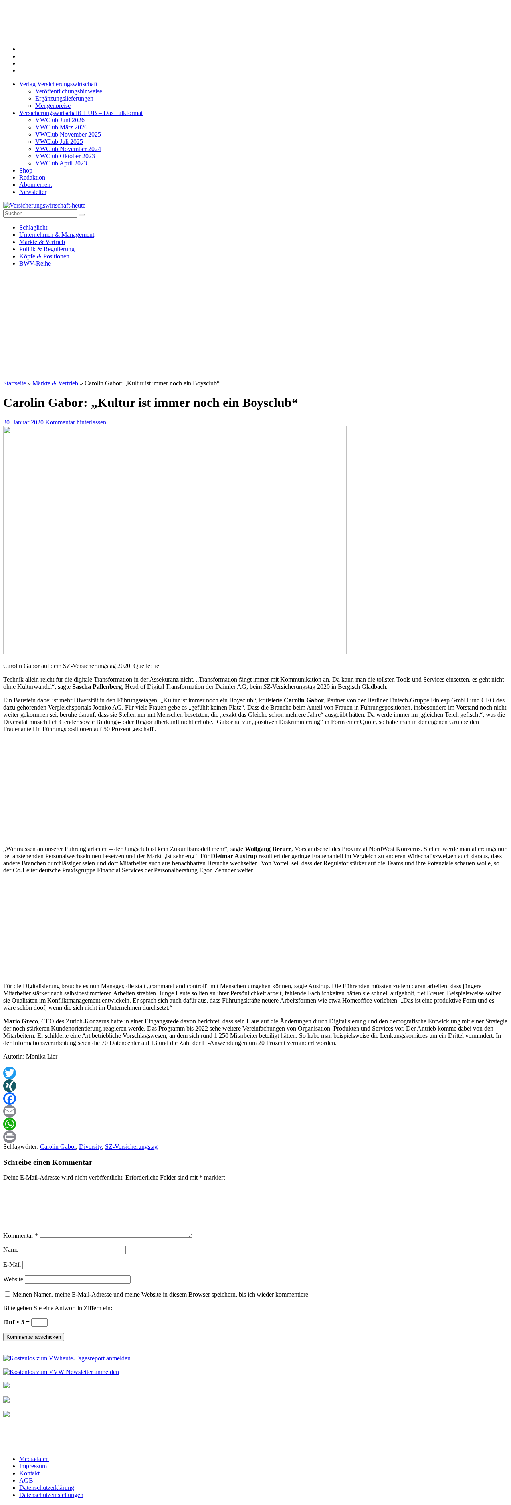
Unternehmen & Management (56, 234)
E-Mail (12, 1264)
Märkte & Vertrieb (42, 241)
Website (13, 1279)
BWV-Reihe (35, 263)
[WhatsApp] (255, 1124)
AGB (26, 1480)
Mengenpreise (53, 105)
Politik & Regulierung (47, 249)
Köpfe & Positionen (44, 256)
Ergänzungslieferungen (64, 98)
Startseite (14, 383)
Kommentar (20, 1235)
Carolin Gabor (58, 1146)
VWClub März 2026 (61, 127)
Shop (25, 170)
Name (10, 1249)
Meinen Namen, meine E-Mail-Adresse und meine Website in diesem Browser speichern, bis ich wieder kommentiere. (161, 1294)
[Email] (255, 1111)
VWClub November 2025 (68, 134)
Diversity (90, 1146)
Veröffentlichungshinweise (68, 91)
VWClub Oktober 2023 (65, 156)
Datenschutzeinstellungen (51, 1494)
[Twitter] (255, 1073)
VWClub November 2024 (68, 148)
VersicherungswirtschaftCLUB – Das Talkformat (81, 112)
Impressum (33, 1466)
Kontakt (29, 1473)
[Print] (255, 1136)
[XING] (255, 1085)
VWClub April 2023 (61, 163)
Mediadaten (34, 1458)
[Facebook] (255, 1098)
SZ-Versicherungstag (131, 1146)
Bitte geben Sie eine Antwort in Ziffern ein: (57, 1308)
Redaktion (32, 177)
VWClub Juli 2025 (59, 141)
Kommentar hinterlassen (75, 422)
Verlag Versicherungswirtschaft (58, 84)
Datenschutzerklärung (46, 1487)
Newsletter (32, 191)
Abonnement (35, 184)
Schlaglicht (33, 227)
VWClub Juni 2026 (60, 120)
